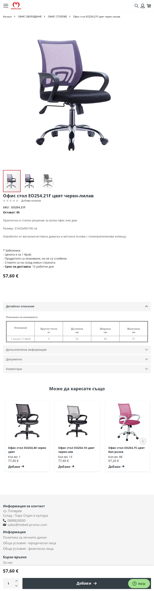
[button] (30, 181)
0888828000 (16, 520)
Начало (7, 16)
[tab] (77, 306)
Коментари (14, 369)
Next (143, 441)
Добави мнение (31, 200)
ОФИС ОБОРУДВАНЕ (30, 16)
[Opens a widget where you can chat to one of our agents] (139, 584)
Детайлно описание (20, 306)
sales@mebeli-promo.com (27, 524)
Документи (14, 359)
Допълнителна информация (26, 350)
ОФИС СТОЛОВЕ (57, 16)
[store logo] (16, 6)
